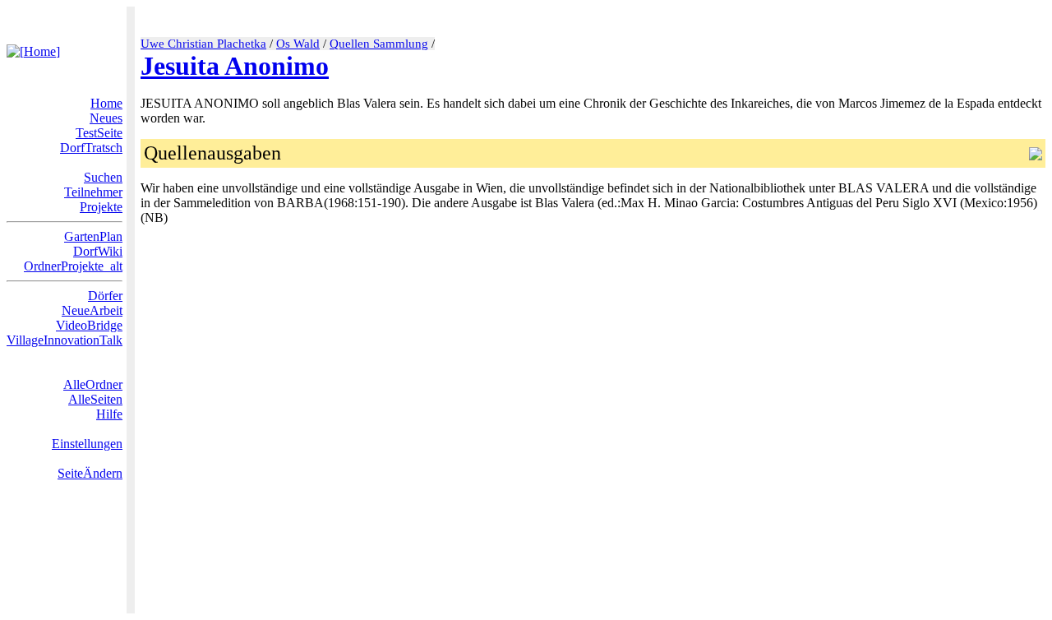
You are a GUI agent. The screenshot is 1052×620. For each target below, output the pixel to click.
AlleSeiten (95, 399)
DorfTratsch (91, 148)
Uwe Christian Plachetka (203, 43)
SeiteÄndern (90, 473)
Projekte (101, 207)
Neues (106, 118)
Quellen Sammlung (379, 43)
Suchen (103, 177)
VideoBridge (89, 325)
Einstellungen (87, 444)
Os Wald (298, 43)
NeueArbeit (92, 310)
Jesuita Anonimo (235, 66)
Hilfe (109, 414)
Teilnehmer (93, 192)
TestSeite (99, 133)
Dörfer (105, 296)
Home (106, 103)
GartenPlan (93, 236)
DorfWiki (97, 251)
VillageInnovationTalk (64, 340)
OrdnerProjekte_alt (73, 266)
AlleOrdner (92, 384)
